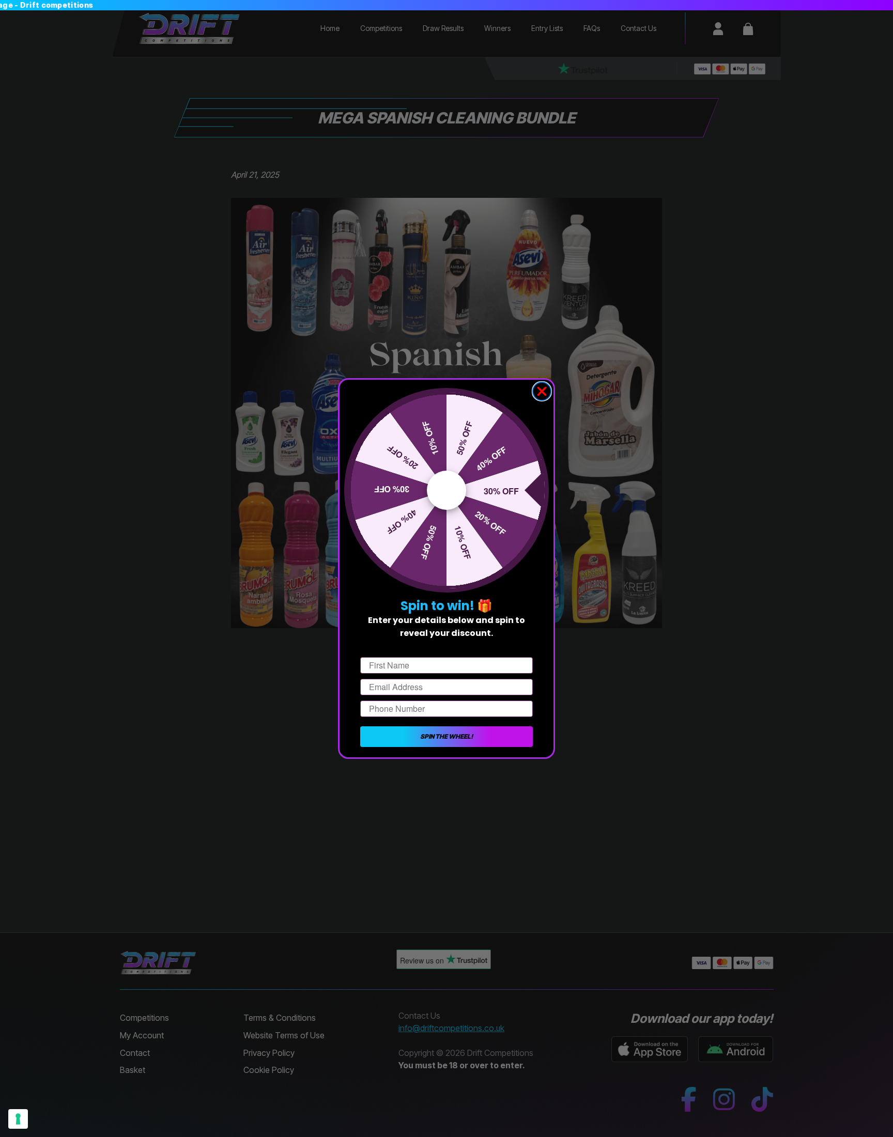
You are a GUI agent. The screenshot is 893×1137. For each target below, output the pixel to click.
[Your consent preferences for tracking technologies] (18, 1119)
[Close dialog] (542, 391)
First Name (381, 648)
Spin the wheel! (446, 736)
